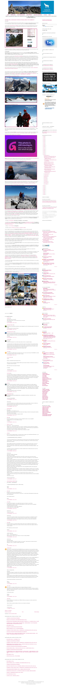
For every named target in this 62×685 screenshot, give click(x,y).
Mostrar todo (55, 266)
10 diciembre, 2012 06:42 (11, 380)
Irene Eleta (8, 373)
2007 (44, 190)
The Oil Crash (45, 324)
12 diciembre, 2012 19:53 (11, 499)
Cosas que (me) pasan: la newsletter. (48, 360)
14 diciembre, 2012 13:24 (11, 545)
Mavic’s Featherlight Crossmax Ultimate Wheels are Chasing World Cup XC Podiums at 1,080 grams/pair (49, 290)
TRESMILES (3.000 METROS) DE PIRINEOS (13, 664)
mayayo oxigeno (45, 281)
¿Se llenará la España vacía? (47, 327)
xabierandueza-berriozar (10, 331)
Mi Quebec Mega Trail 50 (46, 302)
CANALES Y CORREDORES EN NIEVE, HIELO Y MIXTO (15, 672)
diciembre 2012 (46, 155)
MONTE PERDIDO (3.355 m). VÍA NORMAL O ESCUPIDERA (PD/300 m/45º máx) (18, 662)
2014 (44, 151)
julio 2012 (45, 177)
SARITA (8, 598)
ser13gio (44, 301)
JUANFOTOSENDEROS (46, 343)
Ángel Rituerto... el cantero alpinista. (48, 279)
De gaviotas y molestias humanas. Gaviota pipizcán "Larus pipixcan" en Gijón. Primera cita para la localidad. (49, 316)
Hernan (8, 585)
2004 (44, 194)
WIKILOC (10, 235)
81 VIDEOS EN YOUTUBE (15, 227)
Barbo (8, 417)
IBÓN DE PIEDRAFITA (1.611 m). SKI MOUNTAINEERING (15, 628)
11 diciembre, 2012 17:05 (11, 406)
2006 (44, 191)
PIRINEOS (13, 73)
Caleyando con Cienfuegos (47, 256)
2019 (44, 145)
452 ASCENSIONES (11, 220)
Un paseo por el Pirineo (47, 249)
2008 (44, 189)
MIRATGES (45, 332)
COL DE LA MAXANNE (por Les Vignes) (48, 293)
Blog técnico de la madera (47, 308)
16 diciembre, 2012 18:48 (11, 596)
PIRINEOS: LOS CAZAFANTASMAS (48, 259)
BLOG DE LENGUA (46, 362)
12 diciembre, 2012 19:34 (11, 488)
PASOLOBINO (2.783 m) (10, 625)
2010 (44, 186)
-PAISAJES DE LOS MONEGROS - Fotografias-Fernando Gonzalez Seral (49, 335)
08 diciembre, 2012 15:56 (11, 322)
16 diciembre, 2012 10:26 (11, 583)
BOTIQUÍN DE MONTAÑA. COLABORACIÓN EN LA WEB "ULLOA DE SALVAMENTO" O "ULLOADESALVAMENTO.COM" (49, 237)
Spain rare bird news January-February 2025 (49, 319)
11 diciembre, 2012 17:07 (11, 415)
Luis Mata (8, 339)
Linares (8, 351)
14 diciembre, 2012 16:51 (11, 567)
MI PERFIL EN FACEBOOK (15, 214)
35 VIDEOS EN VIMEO (22, 227)
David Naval (8, 408)
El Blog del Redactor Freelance (48, 356)
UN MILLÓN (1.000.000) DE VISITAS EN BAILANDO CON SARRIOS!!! (19, 19)
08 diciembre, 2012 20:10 (11, 337)
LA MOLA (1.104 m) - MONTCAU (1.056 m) (13, 675)
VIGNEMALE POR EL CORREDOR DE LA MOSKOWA (28, 73)
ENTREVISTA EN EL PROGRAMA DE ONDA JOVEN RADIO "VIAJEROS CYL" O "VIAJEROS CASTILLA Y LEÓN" (23, 621)
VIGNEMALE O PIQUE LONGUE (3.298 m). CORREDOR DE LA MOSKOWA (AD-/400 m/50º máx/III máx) (22, 642)
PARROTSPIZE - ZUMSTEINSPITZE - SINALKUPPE (23, 74)
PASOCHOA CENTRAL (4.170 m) (48, 163)
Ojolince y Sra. (9, 424)
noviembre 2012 (46, 173)
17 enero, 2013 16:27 (11, 608)
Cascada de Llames (46, 257)
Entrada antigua (36, 611)
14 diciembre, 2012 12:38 (11, 536)
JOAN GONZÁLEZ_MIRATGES (11, 481)
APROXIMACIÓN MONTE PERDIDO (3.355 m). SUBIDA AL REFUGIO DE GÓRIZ (18, 669)
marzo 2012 (46, 181)
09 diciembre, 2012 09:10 (11, 349)
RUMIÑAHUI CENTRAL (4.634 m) (49, 162)
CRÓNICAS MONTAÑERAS (47, 270)
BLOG (8, 214)
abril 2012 (45, 180)
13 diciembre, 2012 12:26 (11, 513)
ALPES (9, 74)
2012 (44, 154)
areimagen (45, 340)
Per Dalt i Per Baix (46, 253)
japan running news (46, 295)
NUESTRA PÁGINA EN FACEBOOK (10, 223)
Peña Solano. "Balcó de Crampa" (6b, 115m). (49, 273)
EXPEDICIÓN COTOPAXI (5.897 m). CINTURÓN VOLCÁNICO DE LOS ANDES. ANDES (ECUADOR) (21, 670)
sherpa (8, 522)
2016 (44, 149)
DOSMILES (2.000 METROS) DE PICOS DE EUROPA (14, 649)
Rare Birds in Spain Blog (47, 318)
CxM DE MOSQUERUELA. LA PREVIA (48, 299)
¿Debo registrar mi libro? (46, 363)
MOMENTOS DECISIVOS (47, 346)
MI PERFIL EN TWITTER (27, 223)
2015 (44, 150)
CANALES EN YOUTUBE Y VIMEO (33, 235)
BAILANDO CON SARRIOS (14, 25)
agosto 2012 (46, 176)
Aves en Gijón (45, 314)
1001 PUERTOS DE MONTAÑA (47, 292)
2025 (44, 137)
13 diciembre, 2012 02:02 (11, 508)
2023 (44, 140)
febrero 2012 (46, 182)
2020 (44, 144)
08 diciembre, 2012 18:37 (11, 329)
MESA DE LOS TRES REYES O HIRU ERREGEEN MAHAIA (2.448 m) (17, 619)
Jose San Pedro (9, 357)
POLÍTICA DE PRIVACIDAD (47, 20)
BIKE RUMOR (45, 288)
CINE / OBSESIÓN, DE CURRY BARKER (48, 354)
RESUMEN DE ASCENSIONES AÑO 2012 (50, 156)
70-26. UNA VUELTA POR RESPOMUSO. (48, 276)
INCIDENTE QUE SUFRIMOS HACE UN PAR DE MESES (16, 211)
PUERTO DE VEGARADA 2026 (47, 347)
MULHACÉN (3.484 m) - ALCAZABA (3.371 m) (13, 639)
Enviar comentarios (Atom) (13, 613)
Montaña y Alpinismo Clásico (47, 278)
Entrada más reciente (8, 611)
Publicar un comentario (8, 610)
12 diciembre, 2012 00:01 (11, 450)
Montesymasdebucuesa (47, 275)
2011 (44, 185)
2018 (44, 146)
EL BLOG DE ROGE (46, 365)
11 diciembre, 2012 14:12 (11, 399)
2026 (44, 136)
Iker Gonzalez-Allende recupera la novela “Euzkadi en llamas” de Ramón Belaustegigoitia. (48, 367)
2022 (44, 141)
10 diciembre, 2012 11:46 (11, 391)
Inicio (22, 611)
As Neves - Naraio (45, 344)
